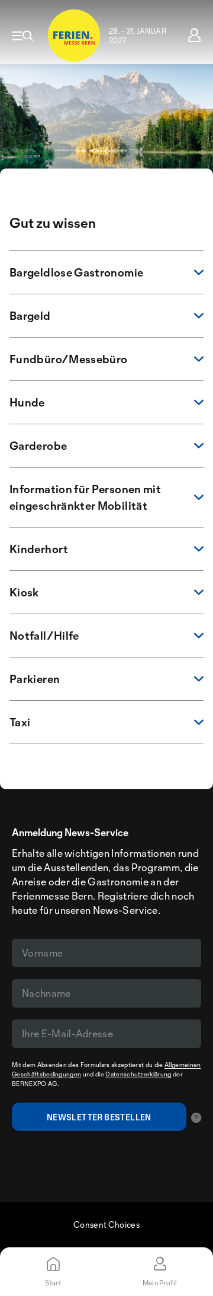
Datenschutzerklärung (138, 1074)
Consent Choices (106, 1224)
